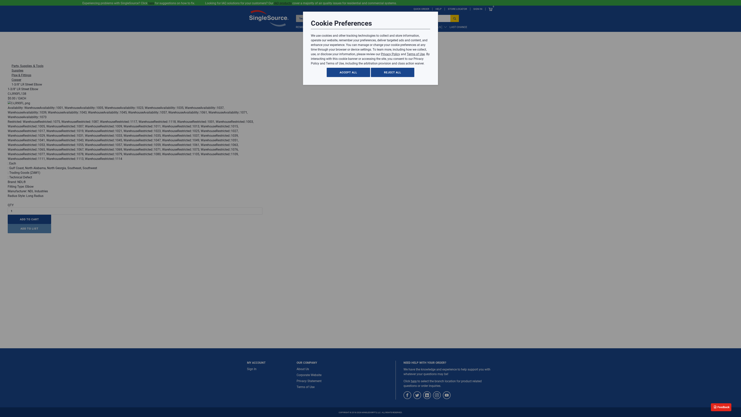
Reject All (392, 72)
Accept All (348, 72)
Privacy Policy (390, 54)
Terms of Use (416, 54)
